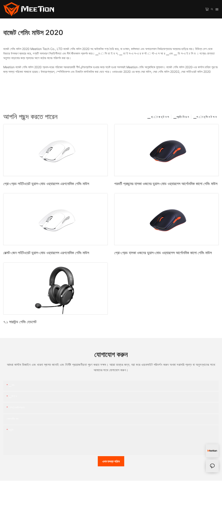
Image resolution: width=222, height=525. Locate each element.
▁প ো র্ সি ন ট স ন (205, 117)
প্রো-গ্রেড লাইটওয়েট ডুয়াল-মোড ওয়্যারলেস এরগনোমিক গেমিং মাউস (46, 183)
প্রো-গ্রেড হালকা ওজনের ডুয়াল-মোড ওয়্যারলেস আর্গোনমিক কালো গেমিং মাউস (163, 252)
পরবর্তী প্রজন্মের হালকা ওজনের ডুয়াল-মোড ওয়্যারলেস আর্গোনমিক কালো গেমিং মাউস (165, 183)
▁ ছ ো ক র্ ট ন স (158, 117)
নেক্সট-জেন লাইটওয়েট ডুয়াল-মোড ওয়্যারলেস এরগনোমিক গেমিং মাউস (46, 252)
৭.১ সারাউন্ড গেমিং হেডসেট (19, 322)
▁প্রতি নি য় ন (181, 117)
